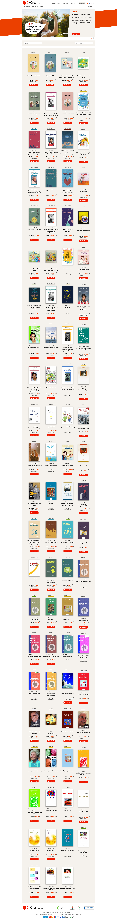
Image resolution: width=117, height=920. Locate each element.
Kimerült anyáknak (67, 114)
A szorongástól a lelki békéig (34, 308)
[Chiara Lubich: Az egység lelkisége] (34, 415)
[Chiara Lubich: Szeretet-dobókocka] (83, 217)
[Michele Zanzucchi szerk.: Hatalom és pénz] (83, 416)
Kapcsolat (46, 912)
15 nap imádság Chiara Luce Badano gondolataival (34, 389)
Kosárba (34, 84)
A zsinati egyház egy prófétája (34, 732)
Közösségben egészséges (51, 656)
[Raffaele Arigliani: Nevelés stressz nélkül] (67, 415)
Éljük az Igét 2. (34, 850)
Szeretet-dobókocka (83, 230)
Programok (65, 3)
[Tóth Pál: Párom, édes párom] (34, 101)
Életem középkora (50, 388)
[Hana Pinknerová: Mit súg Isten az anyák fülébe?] (83, 140)
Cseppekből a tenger (51, 465)
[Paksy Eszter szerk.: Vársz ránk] (51, 415)
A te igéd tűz (67, 810)
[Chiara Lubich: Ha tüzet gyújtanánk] (67, 837)
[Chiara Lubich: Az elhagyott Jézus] (83, 530)
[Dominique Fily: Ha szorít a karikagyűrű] (67, 875)
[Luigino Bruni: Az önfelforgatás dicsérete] (67, 217)
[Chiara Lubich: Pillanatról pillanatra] (34, 216)
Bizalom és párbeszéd (83, 732)
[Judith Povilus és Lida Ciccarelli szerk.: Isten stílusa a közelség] (83, 101)
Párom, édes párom (34, 114)
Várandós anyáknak (33, 76)
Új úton (34, 580)
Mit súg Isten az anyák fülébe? (83, 153)
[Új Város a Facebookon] (89, 3)
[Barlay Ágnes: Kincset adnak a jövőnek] (83, 568)
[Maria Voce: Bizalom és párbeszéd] (83, 719)
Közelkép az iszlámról (51, 542)
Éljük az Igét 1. (50, 850)
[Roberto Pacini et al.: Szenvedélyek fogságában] (51, 568)
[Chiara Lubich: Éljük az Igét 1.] (51, 837)
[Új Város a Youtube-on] (87, 3)
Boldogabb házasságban (67, 154)
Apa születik (50, 76)
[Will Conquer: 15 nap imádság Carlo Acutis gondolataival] (51, 139)
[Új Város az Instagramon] (91, 3)
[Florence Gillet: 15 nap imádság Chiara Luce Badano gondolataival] (34, 375)
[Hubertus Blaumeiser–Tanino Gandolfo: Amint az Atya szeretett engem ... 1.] (83, 758)
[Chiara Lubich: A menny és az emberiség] (34, 758)
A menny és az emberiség (34, 771)
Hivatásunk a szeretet (68, 732)
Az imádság (83, 191)
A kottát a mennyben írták (34, 504)
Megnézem (75, 34)
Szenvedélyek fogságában (51, 581)
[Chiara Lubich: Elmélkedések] (83, 798)
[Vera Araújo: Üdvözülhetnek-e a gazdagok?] (83, 491)
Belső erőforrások (34, 693)
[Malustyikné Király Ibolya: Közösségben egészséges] (51, 644)
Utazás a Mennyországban (83, 389)
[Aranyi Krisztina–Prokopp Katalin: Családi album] (34, 875)
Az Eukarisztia (67, 619)
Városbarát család (67, 656)
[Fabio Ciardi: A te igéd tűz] (67, 798)
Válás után (34, 619)
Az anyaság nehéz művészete (83, 851)
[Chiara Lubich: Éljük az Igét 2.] (34, 837)
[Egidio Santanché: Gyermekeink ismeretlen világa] (51, 875)
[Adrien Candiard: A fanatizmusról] (51, 178)
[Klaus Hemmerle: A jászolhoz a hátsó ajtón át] (34, 452)
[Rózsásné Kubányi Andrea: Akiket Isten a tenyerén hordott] (83, 335)
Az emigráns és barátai (51, 771)
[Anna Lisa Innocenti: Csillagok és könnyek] (67, 680)
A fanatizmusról (51, 191)
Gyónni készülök (83, 269)
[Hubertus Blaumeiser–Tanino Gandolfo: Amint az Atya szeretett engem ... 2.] (34, 798)
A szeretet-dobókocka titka (34, 269)
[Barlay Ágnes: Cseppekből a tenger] (51, 452)
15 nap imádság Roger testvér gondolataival (34, 191)
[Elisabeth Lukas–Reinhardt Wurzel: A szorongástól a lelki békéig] (34, 295)
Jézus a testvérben (83, 694)
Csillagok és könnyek (67, 693)
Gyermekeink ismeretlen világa (51, 888)
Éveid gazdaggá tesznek (51, 347)
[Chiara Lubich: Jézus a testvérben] (83, 681)
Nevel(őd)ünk (83, 620)
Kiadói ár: (31, 80)
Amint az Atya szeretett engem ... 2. (34, 812)
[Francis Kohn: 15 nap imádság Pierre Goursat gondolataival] (67, 375)
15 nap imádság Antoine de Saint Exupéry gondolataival (51, 231)
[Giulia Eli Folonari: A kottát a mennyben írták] (34, 491)
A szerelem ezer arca (51, 810)
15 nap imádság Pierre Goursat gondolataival (68, 388)
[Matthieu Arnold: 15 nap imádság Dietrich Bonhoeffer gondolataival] (51, 294)
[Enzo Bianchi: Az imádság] (83, 179)
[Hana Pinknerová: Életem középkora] (51, 375)
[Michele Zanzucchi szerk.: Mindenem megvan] (34, 334)
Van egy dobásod (67, 580)
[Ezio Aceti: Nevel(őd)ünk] (83, 607)
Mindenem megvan (34, 347)
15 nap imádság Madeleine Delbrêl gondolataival (67, 349)
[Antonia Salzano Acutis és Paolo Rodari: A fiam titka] (83, 295)
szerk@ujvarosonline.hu (66, 914)
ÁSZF (72, 912)
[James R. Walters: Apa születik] (50, 63)
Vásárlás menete (73, 3)
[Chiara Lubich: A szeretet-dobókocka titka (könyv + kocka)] (51, 256)
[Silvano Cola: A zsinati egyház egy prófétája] (34, 719)
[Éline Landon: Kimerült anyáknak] (67, 101)
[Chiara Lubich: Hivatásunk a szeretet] (67, 719)
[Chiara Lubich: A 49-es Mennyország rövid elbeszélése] (67, 491)
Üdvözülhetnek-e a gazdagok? (83, 505)
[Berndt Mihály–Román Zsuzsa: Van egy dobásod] (67, 568)
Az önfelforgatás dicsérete (67, 230)
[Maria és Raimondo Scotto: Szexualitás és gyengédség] (51, 681)
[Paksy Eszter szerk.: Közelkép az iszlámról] (51, 529)
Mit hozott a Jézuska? (68, 542)
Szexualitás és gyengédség (50, 694)
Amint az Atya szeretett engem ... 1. (83, 773)
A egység (51, 619)
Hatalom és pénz (83, 428)
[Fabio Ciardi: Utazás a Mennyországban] (83, 375)
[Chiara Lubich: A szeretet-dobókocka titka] (34, 256)
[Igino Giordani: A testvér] (67, 294)
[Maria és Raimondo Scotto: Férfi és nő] (83, 644)
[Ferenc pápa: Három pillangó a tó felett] (83, 63)
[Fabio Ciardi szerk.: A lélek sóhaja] (67, 256)
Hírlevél (59, 3)
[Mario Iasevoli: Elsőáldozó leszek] (67, 452)
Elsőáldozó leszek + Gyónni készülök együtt (66, 76)
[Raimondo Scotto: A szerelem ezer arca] (51, 798)
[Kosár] (93, 3)
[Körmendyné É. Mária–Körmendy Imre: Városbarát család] (67, 644)
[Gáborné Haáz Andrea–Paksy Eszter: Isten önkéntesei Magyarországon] (34, 529)
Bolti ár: (31, 81)
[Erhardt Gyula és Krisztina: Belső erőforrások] (34, 681)
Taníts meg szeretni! (34, 656)
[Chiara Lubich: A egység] (51, 606)
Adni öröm (51, 733)
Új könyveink (77, 14)
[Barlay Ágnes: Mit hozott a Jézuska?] (67, 529)
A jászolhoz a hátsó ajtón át (34, 466)
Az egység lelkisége (34, 428)
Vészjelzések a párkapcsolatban (67, 191)
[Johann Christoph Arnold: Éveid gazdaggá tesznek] (51, 335)
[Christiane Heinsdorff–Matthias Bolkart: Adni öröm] (51, 719)
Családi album (34, 888)
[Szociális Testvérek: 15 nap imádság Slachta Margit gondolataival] (51, 101)
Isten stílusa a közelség (83, 114)
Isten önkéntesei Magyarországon (34, 543)
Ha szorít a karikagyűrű (67, 888)
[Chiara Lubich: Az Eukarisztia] (67, 606)
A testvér (68, 307)
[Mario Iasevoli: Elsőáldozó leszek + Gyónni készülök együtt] (66, 63)
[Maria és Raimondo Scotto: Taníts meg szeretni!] (34, 644)
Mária (51, 503)
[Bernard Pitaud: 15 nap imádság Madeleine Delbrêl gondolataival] (67, 335)
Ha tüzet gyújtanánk (67, 850)
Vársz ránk (51, 428)
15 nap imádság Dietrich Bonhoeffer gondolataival (51, 309)
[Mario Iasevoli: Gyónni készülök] (83, 257)
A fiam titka (83, 309)
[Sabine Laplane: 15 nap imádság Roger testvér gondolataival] (34, 178)
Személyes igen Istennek (67, 771)
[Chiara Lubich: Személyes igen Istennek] (67, 758)
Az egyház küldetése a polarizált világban (34, 153)
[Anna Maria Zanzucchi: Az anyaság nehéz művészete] (83, 838)
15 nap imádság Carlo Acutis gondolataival (51, 153)
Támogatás (82, 3)
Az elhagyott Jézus (83, 543)
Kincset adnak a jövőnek (83, 581)
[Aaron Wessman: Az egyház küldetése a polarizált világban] (34, 139)
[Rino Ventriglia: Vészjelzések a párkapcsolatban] (67, 178)
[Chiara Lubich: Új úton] (34, 568)
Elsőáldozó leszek (67, 465)
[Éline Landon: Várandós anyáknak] (33, 63)
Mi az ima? (83, 466)
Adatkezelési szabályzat (63, 912)
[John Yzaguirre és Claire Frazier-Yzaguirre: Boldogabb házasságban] (67, 139)
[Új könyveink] (46, 23)
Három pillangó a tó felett (83, 76)
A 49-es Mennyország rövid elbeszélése (67, 504)
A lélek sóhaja (67, 269)
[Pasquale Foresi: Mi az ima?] (83, 453)
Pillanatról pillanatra (34, 229)
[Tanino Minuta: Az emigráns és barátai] (51, 758)
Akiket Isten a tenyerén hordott (83, 349)
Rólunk (54, 3)
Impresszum (53, 912)
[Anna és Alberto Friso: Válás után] (34, 606)
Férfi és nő (83, 657)
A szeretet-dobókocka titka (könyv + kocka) (51, 269)
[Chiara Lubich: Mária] (51, 491)
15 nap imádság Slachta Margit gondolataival (51, 114)
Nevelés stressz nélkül (68, 428)
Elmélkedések (83, 811)
